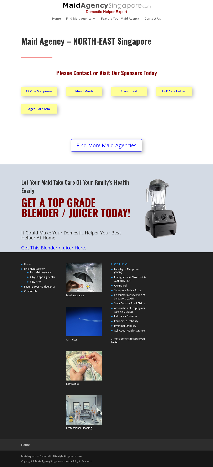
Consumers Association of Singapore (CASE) (129, 296)
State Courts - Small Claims (129, 303)
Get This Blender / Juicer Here (53, 247)
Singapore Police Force (127, 290)
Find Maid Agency (79, 18)
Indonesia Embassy (125, 316)
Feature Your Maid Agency (120, 18)
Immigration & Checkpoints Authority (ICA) (130, 279)
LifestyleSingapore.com (67, 456)
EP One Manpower (39, 91)
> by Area (35, 282)
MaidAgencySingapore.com (51, 461)
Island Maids (84, 91)
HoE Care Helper (174, 91)
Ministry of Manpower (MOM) (127, 270)
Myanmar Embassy (125, 326)
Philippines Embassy (126, 321)
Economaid (129, 91)
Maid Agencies (30, 456)
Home (56, 18)
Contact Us (153, 18)
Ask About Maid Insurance (129, 330)
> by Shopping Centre (43, 277)
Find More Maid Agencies (106, 145)
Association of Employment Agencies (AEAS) (130, 309)
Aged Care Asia (39, 109)
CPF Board (120, 285)
